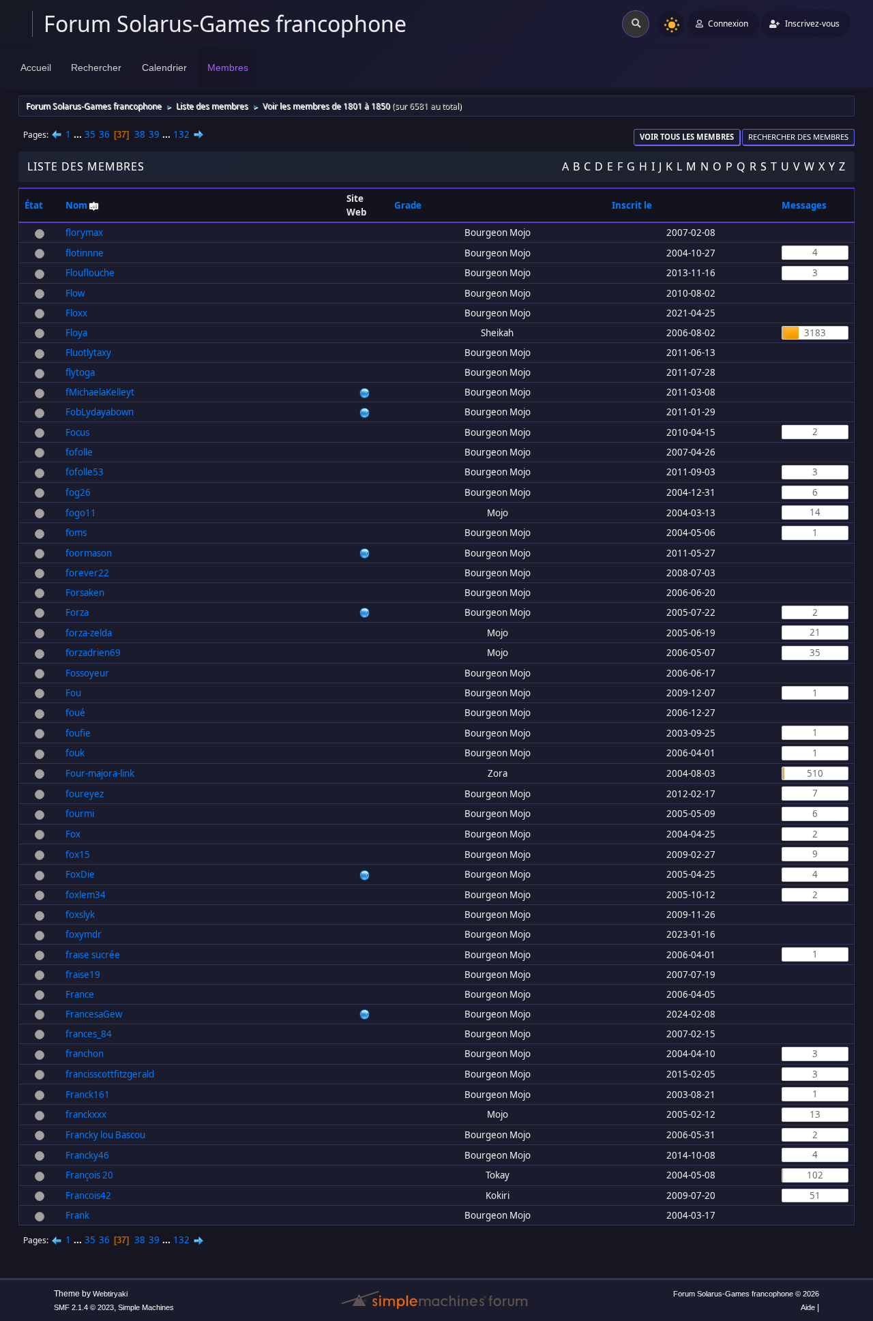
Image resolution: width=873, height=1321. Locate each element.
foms (76, 532)
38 (139, 134)
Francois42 (88, 1195)
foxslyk (80, 914)
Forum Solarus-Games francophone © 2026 (746, 1294)
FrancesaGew (93, 1014)
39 (154, 134)
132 (181, 134)
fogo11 (80, 513)
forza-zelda (88, 633)
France (79, 994)
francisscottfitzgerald (109, 1074)
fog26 (78, 492)
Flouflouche (90, 273)
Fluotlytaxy (88, 352)
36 (104, 134)
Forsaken (84, 593)
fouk (75, 753)
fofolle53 (84, 472)
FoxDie (80, 874)
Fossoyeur (87, 673)
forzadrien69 (93, 653)
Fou (73, 693)
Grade (409, 205)
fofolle (79, 452)
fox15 (77, 854)
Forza (77, 612)
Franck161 (87, 1094)
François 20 (89, 1175)
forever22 (87, 573)
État (34, 205)
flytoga (80, 372)
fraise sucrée (92, 955)
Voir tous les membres (687, 137)
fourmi (79, 813)
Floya (76, 333)
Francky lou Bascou (105, 1135)
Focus (77, 432)
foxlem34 (85, 895)
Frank (77, 1215)
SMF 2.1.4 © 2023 (84, 1307)
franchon (84, 1054)
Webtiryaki (110, 1294)
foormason (88, 553)
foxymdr (83, 934)
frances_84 (88, 1034)
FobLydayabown (99, 412)
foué (75, 713)
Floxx (76, 313)
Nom (76, 205)
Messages (804, 205)
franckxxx (85, 1114)
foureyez (84, 794)
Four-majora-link (99, 773)
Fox (72, 834)
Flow (75, 293)
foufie (78, 733)
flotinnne (84, 253)
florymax (84, 232)
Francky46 (87, 1155)
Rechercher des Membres (798, 137)
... (79, 134)
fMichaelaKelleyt (99, 392)
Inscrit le (632, 205)
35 (90, 134)
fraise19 (82, 974)
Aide (808, 1307)
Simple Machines (146, 1307)
